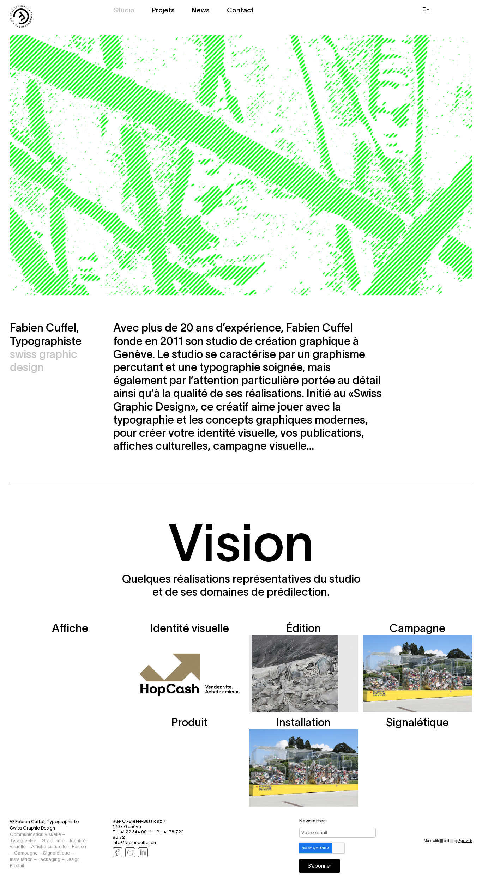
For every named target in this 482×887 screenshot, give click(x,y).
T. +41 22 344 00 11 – (135, 831)
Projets (163, 11)
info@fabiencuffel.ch (134, 842)
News (201, 11)
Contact (240, 11)
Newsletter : (313, 821)
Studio (124, 11)
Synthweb (465, 841)
